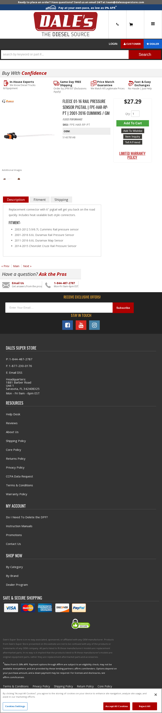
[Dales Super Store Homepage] (65, 24)
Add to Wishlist (132, 130)
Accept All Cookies (116, 706)
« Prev (5, 266)
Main (16, 266)
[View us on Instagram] (94, 325)
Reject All (144, 706)
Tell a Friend (132, 142)
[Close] (155, 694)
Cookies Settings (15, 706)
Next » (27, 266)
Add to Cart (133, 123)
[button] (81, 54)
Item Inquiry (132, 136)
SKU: (66, 124)
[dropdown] (153, 24)
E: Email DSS (14, 372)
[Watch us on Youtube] (81, 325)
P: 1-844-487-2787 (19, 359)
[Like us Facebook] (67, 325)
